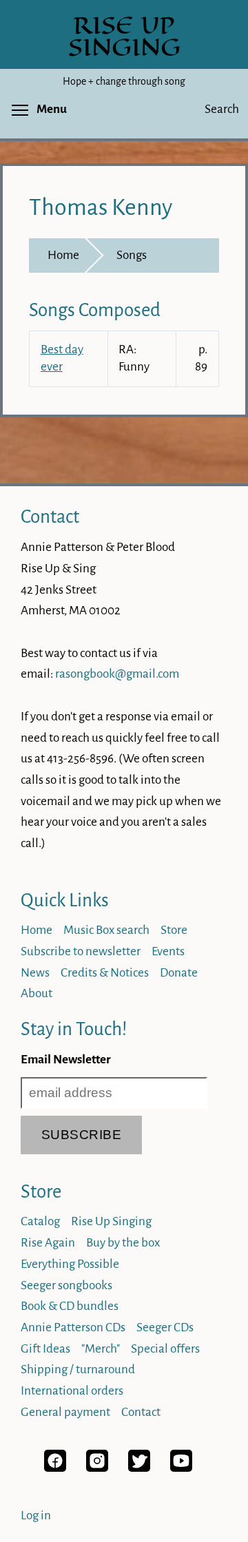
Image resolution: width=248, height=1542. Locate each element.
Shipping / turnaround (78, 1369)
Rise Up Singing (111, 1221)
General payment (65, 1412)
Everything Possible (70, 1264)
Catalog (40, 1221)
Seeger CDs (165, 1327)
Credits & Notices (105, 972)
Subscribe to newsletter (81, 951)
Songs (131, 255)
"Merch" (100, 1348)
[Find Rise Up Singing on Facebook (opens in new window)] (55, 1468)
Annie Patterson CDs (73, 1327)
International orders (72, 1390)
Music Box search (106, 930)
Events (168, 951)
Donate (179, 972)
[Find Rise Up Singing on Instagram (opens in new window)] (97, 1468)
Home (63, 255)
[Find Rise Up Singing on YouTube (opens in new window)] (181, 1468)
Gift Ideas (45, 1348)
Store (174, 930)
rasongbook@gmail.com (117, 673)
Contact (50, 517)
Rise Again (48, 1242)
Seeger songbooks (66, 1285)
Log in (36, 1515)
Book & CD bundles (69, 1306)
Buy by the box (123, 1242)
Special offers (165, 1348)
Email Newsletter (66, 1059)
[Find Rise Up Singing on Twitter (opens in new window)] (139, 1468)
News (35, 972)
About (36, 993)
